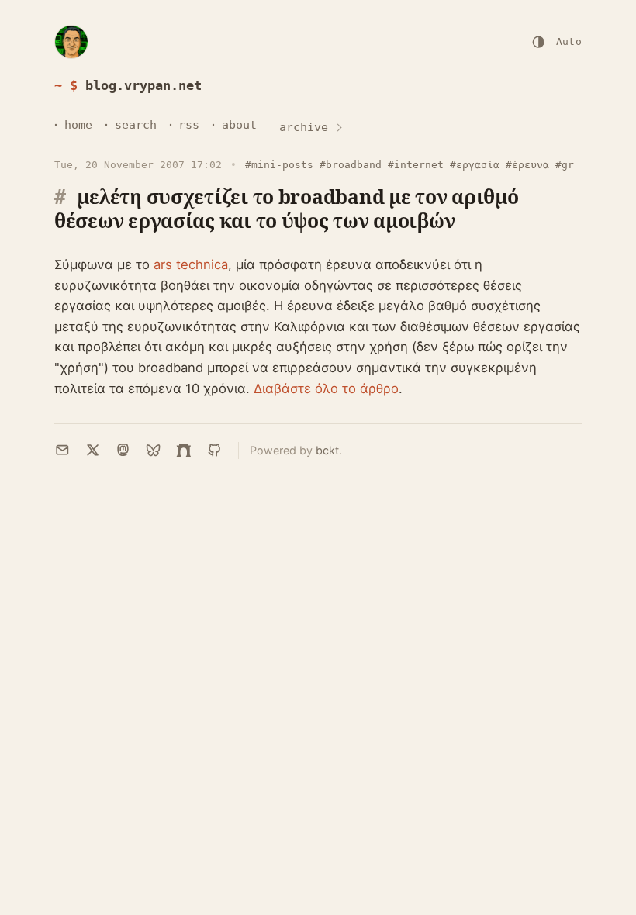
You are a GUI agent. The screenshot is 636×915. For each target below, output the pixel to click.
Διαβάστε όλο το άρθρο (326, 388)
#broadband (351, 165)
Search (136, 125)
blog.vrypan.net (143, 85)
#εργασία (474, 165)
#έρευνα (527, 165)
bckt (327, 450)
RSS (188, 125)
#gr (564, 165)
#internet (416, 165)
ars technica (191, 264)
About (239, 125)
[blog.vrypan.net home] (71, 42)
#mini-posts (279, 165)
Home (78, 125)
